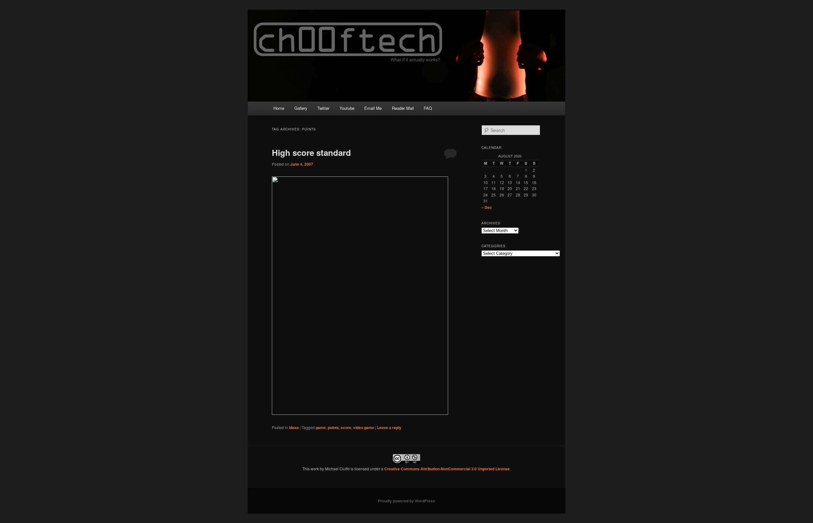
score (346, 427)
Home (278, 108)
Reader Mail (403, 108)
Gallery (300, 108)
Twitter (323, 108)
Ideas (294, 427)
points (333, 427)
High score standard (311, 152)
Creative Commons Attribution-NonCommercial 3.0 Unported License (447, 469)
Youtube (346, 108)
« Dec (486, 207)
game (321, 427)
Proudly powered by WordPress (406, 501)
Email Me (373, 108)
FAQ (428, 108)
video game (363, 427)
